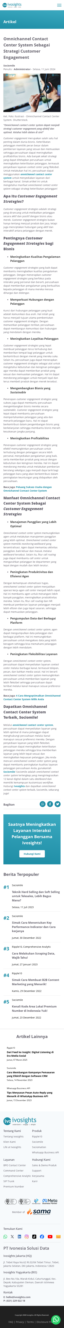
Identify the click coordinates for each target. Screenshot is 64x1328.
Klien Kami (9, 1141)
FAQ (11, 1322)
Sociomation (39, 1147)
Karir (35, 1181)
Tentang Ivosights (13, 1136)
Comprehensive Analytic (17, 1176)
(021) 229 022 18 (15, 1300)
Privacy (20, 1322)
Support (36, 1170)
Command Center (13, 1170)
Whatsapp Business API (45, 1152)
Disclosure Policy (46, 1322)
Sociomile (37, 1141)
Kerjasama (38, 1176)
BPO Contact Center (14, 1165)
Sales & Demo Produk (44, 1165)
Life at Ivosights (12, 1147)
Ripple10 (37, 1136)
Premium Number (13, 1186)
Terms (30, 1322)
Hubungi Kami (32, 853)
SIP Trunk (8, 1181)
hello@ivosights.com (18, 1297)
